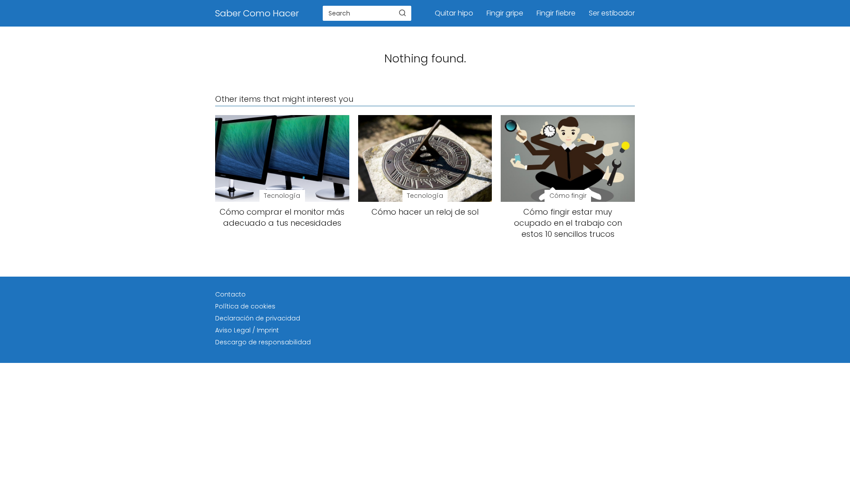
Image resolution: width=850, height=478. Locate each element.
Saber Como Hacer (257, 13)
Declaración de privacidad (257, 318)
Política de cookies (245, 306)
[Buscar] (402, 13)
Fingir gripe (505, 13)
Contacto (230, 294)
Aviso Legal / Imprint (247, 330)
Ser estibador (612, 13)
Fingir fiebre (556, 13)
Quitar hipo (454, 13)
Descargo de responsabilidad (263, 342)
